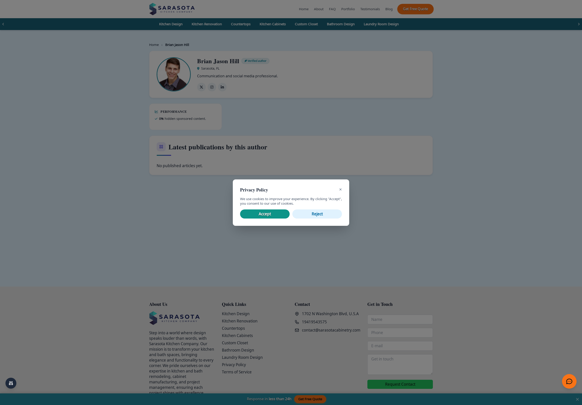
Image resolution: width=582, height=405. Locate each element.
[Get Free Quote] (569, 381)
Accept (265, 214)
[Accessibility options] (10, 383)
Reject (317, 214)
